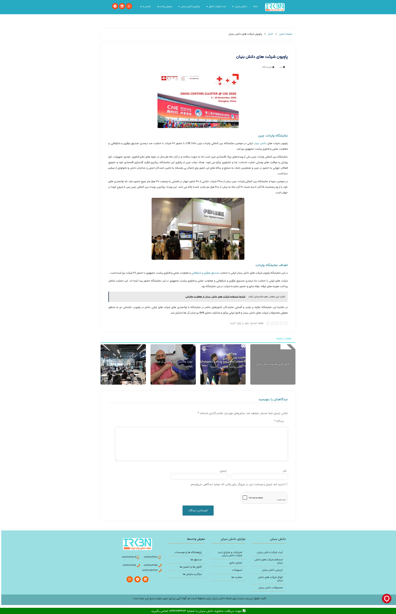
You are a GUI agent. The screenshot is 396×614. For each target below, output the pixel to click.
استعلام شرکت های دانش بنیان (269, 561)
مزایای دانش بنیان (190, 6)
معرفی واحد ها (164, 6)
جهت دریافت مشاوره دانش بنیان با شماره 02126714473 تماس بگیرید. (197, 611)
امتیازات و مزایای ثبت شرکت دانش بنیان (230, 554)
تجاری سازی (235, 563)
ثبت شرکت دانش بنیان (270, 552)
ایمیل (223, 471)
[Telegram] (115, 6)
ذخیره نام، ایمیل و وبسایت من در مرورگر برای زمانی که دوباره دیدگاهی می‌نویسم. (237, 484)
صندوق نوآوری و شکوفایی (205, 273)
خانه (255, 6)
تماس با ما (145, 6)
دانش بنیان (241, 6)
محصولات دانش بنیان (270, 588)
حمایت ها (236, 577)
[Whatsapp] (129, 6)
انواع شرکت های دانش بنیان (270, 578)
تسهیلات (237, 570)
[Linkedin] (122, 6)
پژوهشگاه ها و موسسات (188, 552)
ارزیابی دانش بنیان (272, 570)
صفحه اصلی (285, 34)
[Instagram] (130, 579)
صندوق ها (196, 560)
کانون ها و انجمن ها (191, 567)
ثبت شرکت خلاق (217, 6)
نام (284, 471)
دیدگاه (279, 421)
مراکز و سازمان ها (192, 574)
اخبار (270, 34)
